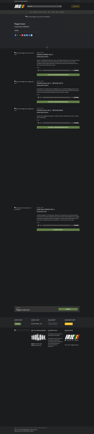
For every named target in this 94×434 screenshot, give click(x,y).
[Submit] (60, 6)
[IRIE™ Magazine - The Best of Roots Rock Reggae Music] (19, 6)
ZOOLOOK (50, 346)
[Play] (38, 70)
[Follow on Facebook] (49, 324)
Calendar (62, 12)
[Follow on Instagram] (75, 1)
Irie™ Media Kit (34, 427)
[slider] (77, 70)
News (45, 12)
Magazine (35, 12)
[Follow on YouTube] (56, 324)
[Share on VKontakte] (25, 35)
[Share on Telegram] (32, 35)
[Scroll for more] (47, 47)
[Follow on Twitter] (76, 1)
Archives (40, 12)
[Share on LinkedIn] (27, 35)
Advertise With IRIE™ (42, 427)
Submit (53, 12)
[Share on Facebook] (16, 35)
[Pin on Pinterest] (22, 35)
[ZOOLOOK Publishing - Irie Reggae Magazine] (38, 337)
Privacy (16, 427)
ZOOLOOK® (56, 335)
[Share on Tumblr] (29, 35)
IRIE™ (31, 12)
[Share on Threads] (18, 35)
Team (29, 427)
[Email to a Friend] (20, 35)
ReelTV (49, 12)
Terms (19, 427)
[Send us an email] (77, 1)
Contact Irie (24, 427)
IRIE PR (57, 12)
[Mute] (74, 70)
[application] (58, 70)
